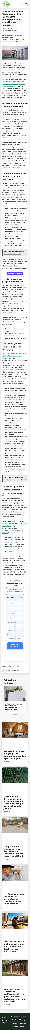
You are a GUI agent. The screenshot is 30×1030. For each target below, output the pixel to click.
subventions (12, 546)
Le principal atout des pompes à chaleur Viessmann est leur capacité (14, 356)
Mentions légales (19, 1026)
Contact (23, 1023)
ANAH (11, 666)
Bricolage (22, 1020)
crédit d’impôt (12, 537)
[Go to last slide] (6, 699)
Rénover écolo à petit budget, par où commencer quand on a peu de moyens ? (15, 755)
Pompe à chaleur (7, 32)
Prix (17, 666)
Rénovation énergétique (10, 670)
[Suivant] (24, 699)
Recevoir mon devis (15, 273)
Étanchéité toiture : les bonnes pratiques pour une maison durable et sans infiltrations (14, 946)
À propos (15, 1023)
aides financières (8, 523)
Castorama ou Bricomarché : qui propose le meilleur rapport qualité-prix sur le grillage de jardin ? (14, 802)
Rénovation (15, 1017)
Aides (5, 666)
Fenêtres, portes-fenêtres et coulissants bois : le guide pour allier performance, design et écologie (14, 995)
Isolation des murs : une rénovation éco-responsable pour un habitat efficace (13, 706)
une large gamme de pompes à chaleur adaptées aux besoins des (13, 84)
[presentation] (15, 693)
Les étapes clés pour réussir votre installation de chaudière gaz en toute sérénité (14, 899)
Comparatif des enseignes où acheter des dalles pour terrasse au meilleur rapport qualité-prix (15, 851)
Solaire (14, 1020)
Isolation (24, 1017)
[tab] (13, 714)
